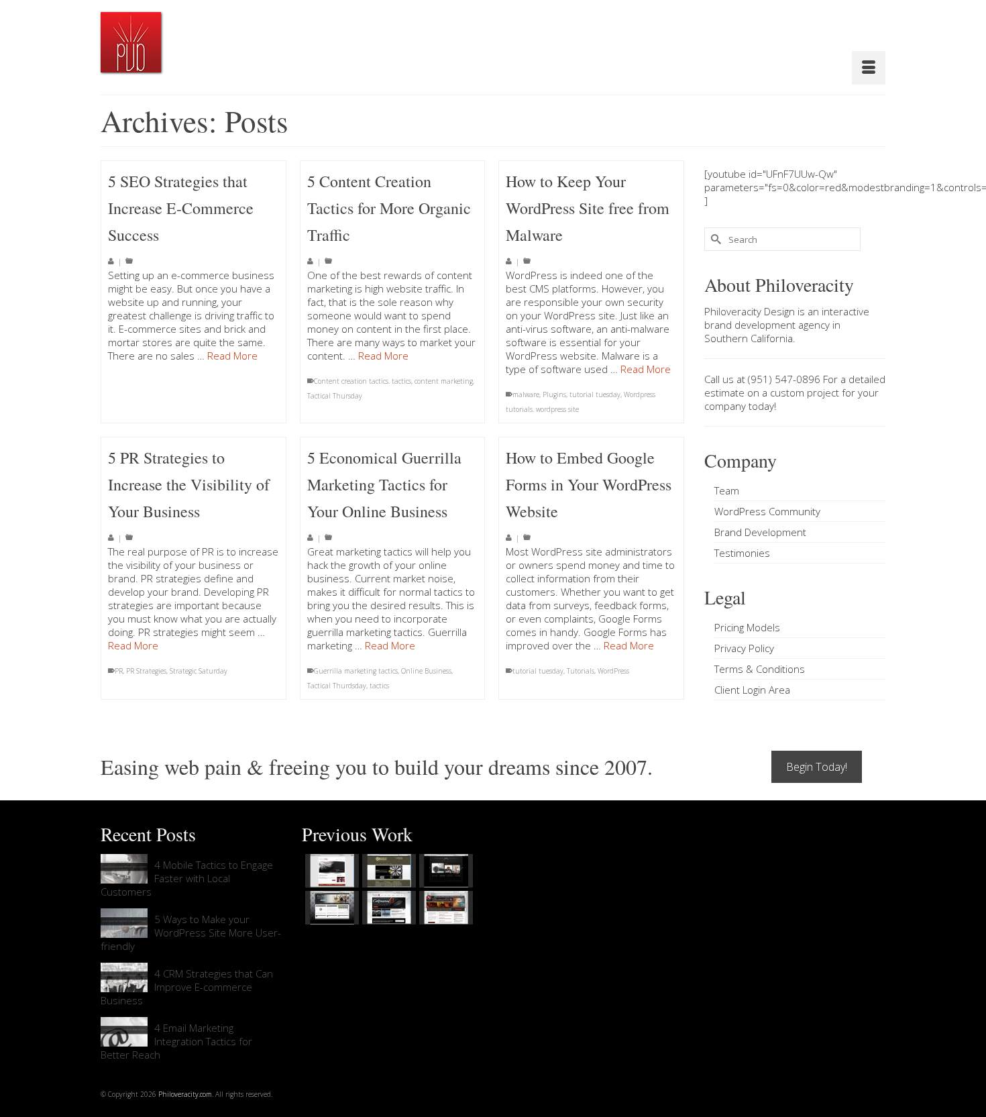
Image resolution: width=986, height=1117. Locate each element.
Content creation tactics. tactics (362, 381)
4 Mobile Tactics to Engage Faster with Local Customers (187, 878)
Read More (232, 355)
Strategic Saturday (198, 671)
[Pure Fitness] (330, 907)
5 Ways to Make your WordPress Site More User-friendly (191, 932)
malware (525, 394)
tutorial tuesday (594, 394)
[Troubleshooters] (387, 871)
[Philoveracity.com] (131, 42)
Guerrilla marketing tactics (356, 671)
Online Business (426, 671)
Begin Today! (816, 766)
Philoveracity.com (185, 1094)
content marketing (444, 381)
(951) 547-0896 (784, 379)
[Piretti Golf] (387, 907)
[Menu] (868, 68)
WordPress (613, 671)
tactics (379, 685)
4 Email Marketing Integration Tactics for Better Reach (176, 1041)
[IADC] (444, 907)
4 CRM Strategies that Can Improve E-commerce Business (187, 987)
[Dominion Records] (444, 871)
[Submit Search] (714, 239)
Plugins (554, 394)
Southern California (748, 338)
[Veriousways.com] (330, 871)
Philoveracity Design (749, 311)
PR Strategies (146, 671)
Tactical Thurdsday (336, 685)
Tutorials (580, 671)
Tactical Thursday (334, 396)
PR (119, 671)
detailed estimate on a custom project (794, 385)
